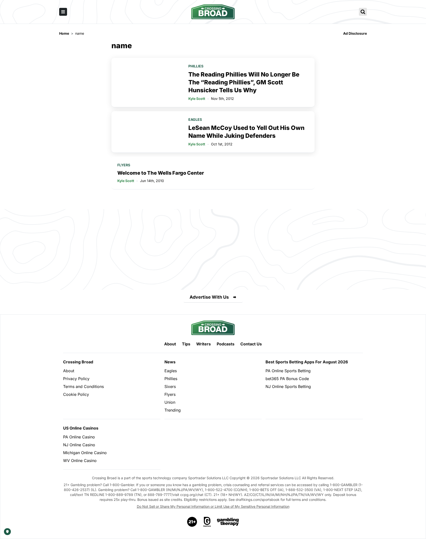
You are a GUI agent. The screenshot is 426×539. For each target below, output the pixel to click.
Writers (203, 343)
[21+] (192, 522)
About (170, 343)
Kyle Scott (196, 98)
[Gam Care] (207, 522)
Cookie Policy (76, 394)
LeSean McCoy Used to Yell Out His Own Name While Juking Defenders (246, 131)
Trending (172, 410)
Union (169, 402)
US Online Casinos (80, 428)
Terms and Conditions (83, 386)
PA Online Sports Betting (288, 370)
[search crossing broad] (363, 12)
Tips (186, 343)
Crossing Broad (78, 361)
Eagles (195, 119)
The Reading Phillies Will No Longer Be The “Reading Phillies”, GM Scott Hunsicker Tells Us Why (243, 82)
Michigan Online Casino (85, 452)
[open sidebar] (63, 12)
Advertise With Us (209, 297)
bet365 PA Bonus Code (287, 378)
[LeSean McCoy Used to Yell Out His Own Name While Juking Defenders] (146, 132)
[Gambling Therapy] (228, 522)
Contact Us (251, 343)
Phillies (195, 66)
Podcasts (225, 343)
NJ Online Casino (79, 444)
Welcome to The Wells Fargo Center (160, 173)
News (170, 361)
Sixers (170, 386)
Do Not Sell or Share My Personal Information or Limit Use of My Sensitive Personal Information (213, 506)
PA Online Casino (79, 436)
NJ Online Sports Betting (288, 386)
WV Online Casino (80, 460)
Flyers (123, 165)
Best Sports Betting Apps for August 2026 (307, 361)
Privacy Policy (76, 378)
